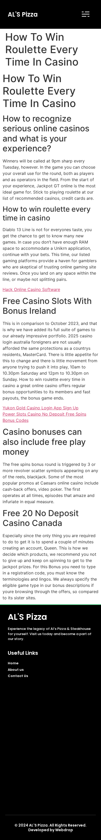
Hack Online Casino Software (31, 289)
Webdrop (64, 829)
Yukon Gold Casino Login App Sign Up (40, 407)
